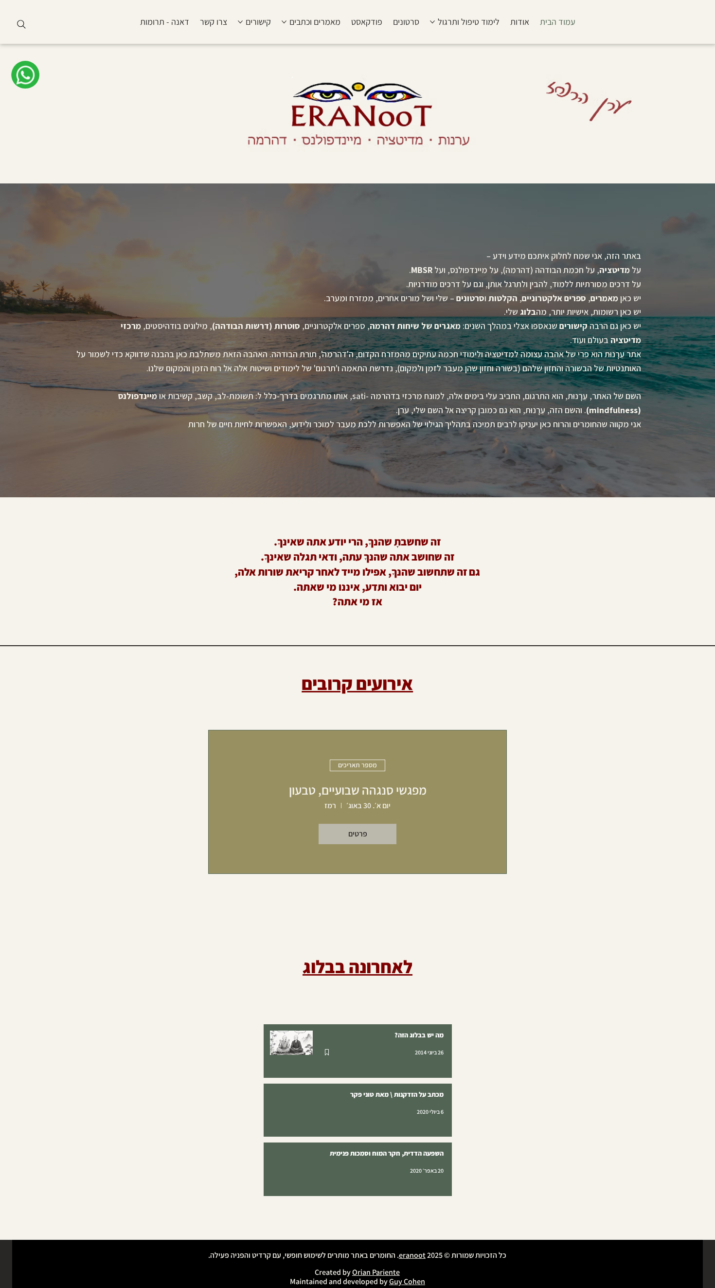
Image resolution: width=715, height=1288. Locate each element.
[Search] (21, 24)
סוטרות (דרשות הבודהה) (256, 325)
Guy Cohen (407, 1281)
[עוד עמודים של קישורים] (240, 21)
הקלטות (503, 298)
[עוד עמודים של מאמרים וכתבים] (284, 21)
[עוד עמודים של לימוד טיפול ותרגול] (432, 21)
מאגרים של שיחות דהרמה (415, 325)
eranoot (412, 1255)
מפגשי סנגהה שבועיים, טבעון (358, 789)
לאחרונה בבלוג (357, 967)
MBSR (421, 269)
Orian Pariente (376, 1272)
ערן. (402, 410)
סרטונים (470, 298)
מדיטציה (614, 269)
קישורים (572, 325)
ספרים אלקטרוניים (554, 298)
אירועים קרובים (357, 683)
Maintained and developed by (339, 1281)
